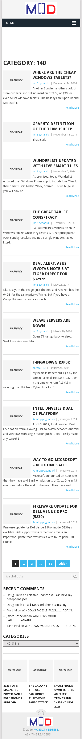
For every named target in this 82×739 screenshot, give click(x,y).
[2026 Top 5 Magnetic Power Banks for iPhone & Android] (15, 671)
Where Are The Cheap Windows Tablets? (54, 75)
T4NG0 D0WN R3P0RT (52, 362)
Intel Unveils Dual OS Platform (53, 411)
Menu (10, 23)
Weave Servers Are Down (51, 323)
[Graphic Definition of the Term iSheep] (16, 132)
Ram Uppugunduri (44, 419)
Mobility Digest (46, 729)
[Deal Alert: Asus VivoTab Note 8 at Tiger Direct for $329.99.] (16, 271)
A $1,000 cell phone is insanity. (47, 604)
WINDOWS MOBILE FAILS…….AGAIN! (47, 610)
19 (50, 563)
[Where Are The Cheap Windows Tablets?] (16, 80)
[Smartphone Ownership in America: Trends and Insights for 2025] (66, 671)
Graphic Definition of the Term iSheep (53, 126)
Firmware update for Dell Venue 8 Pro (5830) (55, 511)
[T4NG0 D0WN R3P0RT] (16, 370)
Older (63, 563)
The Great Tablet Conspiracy (50, 214)
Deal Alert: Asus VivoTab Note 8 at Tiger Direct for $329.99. (51, 271)
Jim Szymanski (41, 83)
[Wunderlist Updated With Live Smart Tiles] (16, 169)
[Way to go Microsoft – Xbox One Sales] (16, 468)
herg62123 (39, 367)
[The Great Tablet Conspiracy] (16, 220)
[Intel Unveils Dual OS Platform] (16, 416)
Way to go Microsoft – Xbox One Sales (55, 462)
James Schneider (17, 616)
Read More (72, 107)
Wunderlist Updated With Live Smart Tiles (55, 163)
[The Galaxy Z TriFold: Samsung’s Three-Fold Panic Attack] (41, 671)
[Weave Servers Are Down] (16, 328)
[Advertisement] (42, 38)
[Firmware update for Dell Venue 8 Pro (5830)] (16, 514)
